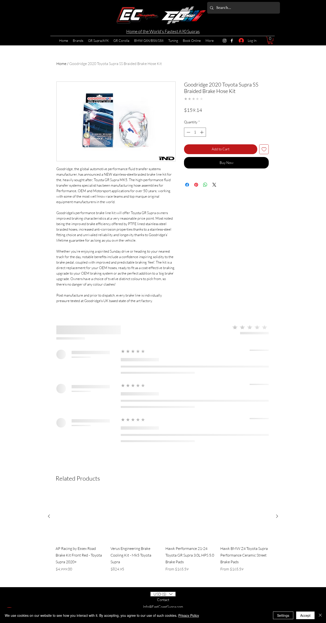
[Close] (320, 615)
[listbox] (163, 594)
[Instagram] (224, 40)
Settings (283, 615)
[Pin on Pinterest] (196, 185)
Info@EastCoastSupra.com (163, 606)
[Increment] (202, 132)
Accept (305, 615)
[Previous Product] (49, 516)
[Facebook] (231, 40)
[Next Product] (277, 516)
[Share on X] (214, 185)
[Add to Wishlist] (264, 149)
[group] (163, 535)
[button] (270, 40)
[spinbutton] (195, 132)
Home (61, 63)
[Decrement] (188, 132)
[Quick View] (81, 516)
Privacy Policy (188, 615)
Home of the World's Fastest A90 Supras (163, 31)
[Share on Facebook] (187, 185)
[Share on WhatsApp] (205, 185)
